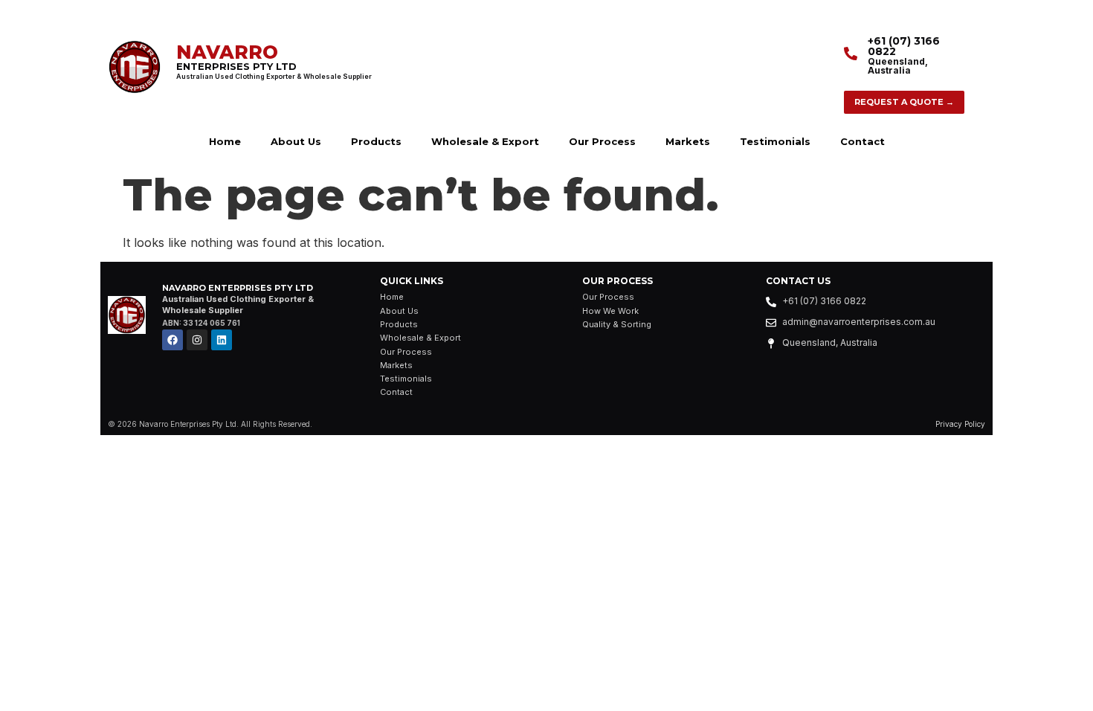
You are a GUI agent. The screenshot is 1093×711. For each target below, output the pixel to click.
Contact (862, 141)
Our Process (602, 141)
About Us (296, 141)
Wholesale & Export (485, 141)
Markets (687, 141)
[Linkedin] (221, 339)
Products (376, 141)
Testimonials (775, 141)
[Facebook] (172, 339)
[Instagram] (197, 339)
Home (225, 141)
